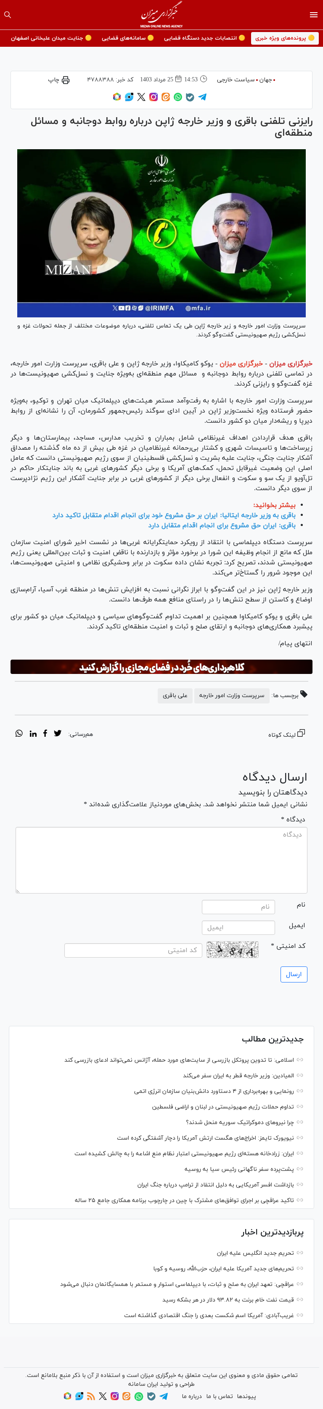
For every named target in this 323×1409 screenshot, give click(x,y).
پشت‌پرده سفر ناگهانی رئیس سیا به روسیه (239, 1169)
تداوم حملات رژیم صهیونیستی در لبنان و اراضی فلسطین (223, 1107)
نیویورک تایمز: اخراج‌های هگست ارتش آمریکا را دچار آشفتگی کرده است (205, 1138)
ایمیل (297, 925)
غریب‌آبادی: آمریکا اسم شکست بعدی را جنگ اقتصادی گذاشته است (209, 1316)
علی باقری (175, 696)
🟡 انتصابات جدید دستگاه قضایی (204, 38)
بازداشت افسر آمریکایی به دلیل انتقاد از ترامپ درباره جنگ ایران (216, 1185)
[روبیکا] (117, 100)
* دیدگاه (293, 819)
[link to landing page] (162, 15)
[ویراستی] (129, 100)
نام (301, 905)
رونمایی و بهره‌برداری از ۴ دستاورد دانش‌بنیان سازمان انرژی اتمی (214, 1091)
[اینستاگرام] (153, 100)
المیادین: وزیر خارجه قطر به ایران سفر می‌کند (238, 1076)
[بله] (190, 100)
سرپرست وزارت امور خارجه (232, 696)
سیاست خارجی (236, 80)
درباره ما (192, 1397)
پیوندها (246, 1397)
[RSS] (91, 1399)
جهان (265, 80)
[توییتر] (141, 100)
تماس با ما (219, 1397)
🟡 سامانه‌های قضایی (128, 38)
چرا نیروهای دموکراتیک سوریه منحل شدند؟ (240, 1123)
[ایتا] (166, 100)
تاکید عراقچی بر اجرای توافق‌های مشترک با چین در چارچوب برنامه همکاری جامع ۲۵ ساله (184, 1201)
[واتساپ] (178, 100)
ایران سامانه (143, 1384)
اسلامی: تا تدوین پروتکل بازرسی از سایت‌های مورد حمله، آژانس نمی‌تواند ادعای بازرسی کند (179, 1060)
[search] (7, 14)
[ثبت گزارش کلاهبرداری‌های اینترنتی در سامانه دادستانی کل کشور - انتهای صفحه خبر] (161, 667)
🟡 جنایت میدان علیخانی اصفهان (51, 38)
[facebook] (45, 735)
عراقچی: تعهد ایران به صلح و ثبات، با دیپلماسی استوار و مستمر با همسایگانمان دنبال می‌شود (177, 1284)
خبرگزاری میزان (290, 363)
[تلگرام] (202, 100)
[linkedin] (33, 735)
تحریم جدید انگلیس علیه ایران (255, 1253)
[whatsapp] (19, 735)
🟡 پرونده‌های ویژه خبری (285, 38)
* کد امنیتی (288, 946)
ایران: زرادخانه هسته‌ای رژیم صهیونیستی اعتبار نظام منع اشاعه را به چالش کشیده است (184, 1154)
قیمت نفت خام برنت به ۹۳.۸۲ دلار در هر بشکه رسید (228, 1300)
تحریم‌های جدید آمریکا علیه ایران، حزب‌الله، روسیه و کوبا (223, 1269)
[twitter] (57, 734)
